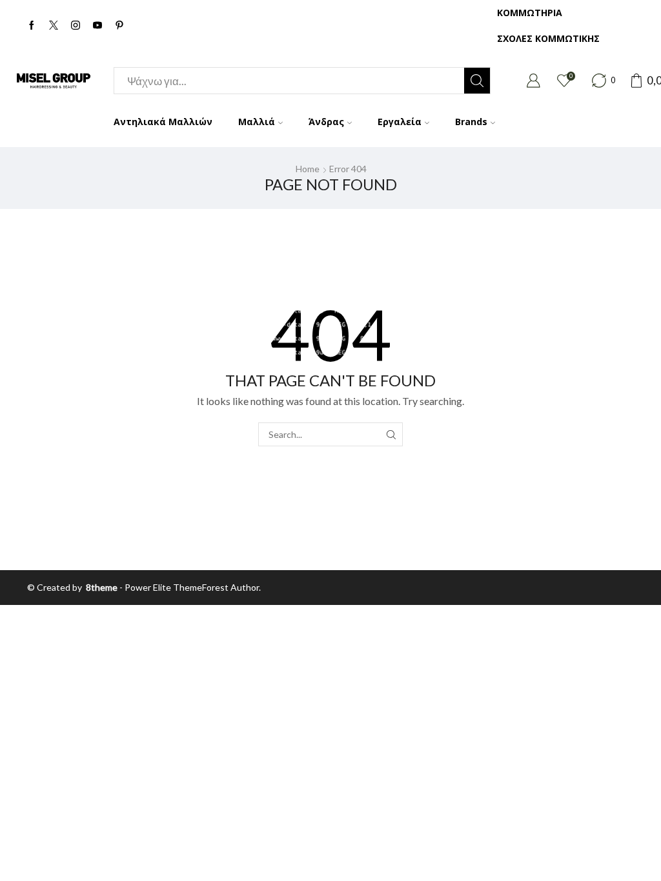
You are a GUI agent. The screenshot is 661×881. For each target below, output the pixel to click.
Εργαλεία (400, 121)
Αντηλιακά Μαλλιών (163, 121)
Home (308, 168)
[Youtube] (97, 26)
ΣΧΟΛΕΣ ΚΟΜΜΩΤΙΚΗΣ (548, 38)
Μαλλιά (256, 121)
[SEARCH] (391, 434)
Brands (471, 121)
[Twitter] (53, 26)
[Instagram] (75, 26)
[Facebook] (31, 26)
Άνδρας (326, 121)
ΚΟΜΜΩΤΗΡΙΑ (529, 12)
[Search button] (477, 81)
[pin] (119, 26)
